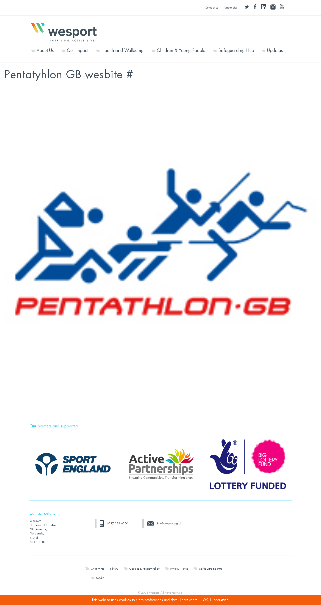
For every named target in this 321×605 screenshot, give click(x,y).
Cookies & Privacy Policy (144, 568)
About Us (45, 50)
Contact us (211, 7)
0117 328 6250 (117, 523)
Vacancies (230, 7)
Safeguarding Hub (236, 50)
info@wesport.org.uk (169, 523)
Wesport (66, 32)
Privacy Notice (179, 568)
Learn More (189, 600)
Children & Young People (181, 50)
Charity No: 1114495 (104, 568)
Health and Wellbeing (122, 50)
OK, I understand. (216, 600)
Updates (275, 50)
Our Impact (77, 50)
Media (100, 577)
